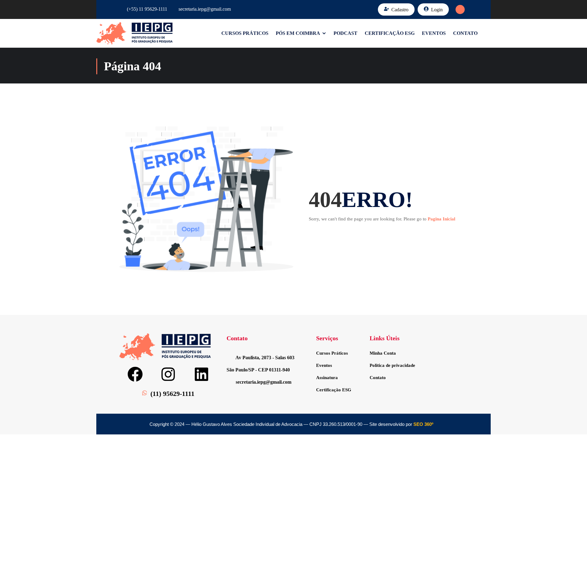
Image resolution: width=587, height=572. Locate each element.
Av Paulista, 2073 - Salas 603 (264, 357)
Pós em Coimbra (298, 33)
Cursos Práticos (244, 33)
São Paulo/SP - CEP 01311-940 (258, 369)
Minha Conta (383, 353)
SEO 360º (423, 424)
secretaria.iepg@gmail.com (205, 9)
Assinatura (327, 377)
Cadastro (399, 9)
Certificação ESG (390, 33)
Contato (465, 33)
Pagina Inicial (441, 218)
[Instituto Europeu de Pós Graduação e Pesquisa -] (134, 33)
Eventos (434, 33)
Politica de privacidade (392, 365)
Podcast (345, 33)
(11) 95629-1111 (172, 393)
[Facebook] (135, 374)
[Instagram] (168, 374)
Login (437, 9)
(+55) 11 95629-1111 (147, 9)
